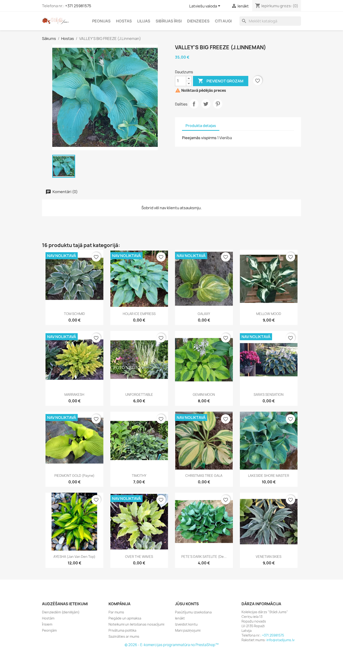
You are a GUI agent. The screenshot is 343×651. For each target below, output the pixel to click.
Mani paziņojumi (187, 630)
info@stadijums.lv (280, 640)
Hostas (124, 21)
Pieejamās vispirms (199, 137)
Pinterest (217, 104)
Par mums (116, 612)
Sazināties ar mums (123, 636)
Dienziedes (198, 21)
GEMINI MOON (204, 394)
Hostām (48, 618)
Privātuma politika (122, 630)
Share (194, 104)
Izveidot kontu (186, 624)
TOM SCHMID (74, 313)
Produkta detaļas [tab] (201, 125)
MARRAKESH (74, 394)
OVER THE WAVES (139, 556)
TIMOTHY (139, 475)
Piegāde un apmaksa (124, 618)
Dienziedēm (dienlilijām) (61, 612)
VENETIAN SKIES (268, 556)
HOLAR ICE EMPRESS (139, 313)
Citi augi (223, 21)
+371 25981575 (78, 5)
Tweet (205, 104)
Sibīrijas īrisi (169, 21)
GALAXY (204, 313)
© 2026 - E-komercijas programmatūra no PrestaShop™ (172, 644)
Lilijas (143, 21)
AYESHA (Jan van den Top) (74, 556)
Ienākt (180, 618)
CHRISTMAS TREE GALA (203, 475)
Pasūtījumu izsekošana (193, 612)
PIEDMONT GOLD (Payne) (74, 475)
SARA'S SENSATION (269, 394)
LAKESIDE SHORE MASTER (268, 475)
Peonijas (101, 21)
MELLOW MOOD (268, 313)
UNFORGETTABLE (139, 394)
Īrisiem (47, 624)
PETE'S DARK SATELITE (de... (204, 556)
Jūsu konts (187, 603)
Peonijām (49, 630)
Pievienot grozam (220, 81)
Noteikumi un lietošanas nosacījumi (136, 624)
